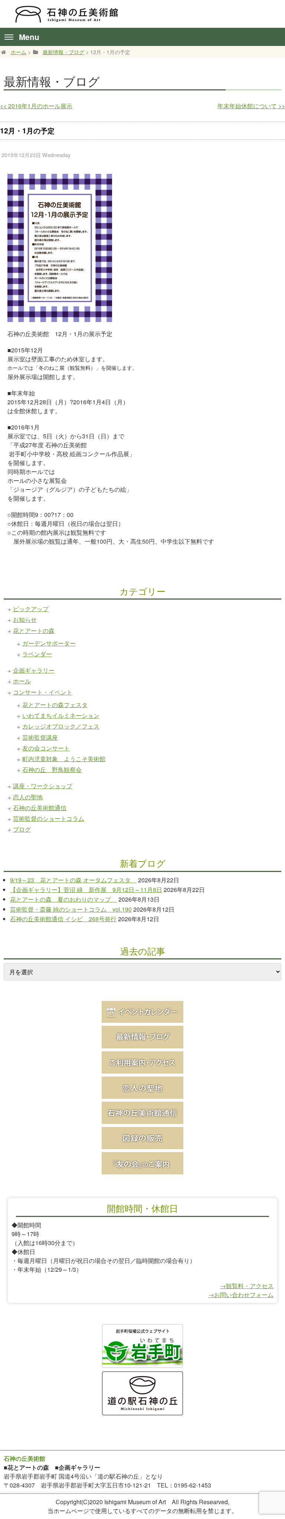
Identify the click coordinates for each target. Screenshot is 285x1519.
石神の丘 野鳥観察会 (52, 769)
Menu (29, 36)
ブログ (22, 829)
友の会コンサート (46, 748)
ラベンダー (37, 654)
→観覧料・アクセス (246, 1285)
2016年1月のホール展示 (36, 106)
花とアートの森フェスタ (55, 704)
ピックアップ (31, 608)
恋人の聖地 (28, 797)
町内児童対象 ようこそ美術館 (63, 758)
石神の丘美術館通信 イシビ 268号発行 (63, 919)
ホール (22, 681)
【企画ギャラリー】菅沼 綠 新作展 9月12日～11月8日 (86, 889)
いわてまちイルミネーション (60, 715)
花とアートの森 (34, 630)
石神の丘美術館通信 (39, 807)
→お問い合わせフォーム (240, 1294)
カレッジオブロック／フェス (60, 726)
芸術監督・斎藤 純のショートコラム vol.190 (71, 909)
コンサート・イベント (42, 692)
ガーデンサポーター (49, 643)
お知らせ (25, 619)
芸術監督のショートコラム (48, 818)
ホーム (18, 52)
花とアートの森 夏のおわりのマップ (63, 899)
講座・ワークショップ (42, 786)
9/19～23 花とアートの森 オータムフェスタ (73, 880)
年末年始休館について (251, 106)
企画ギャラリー (34, 670)
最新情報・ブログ (63, 52)
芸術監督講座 (40, 737)
